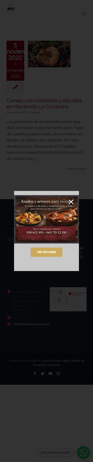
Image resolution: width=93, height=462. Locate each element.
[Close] (71, 201)
